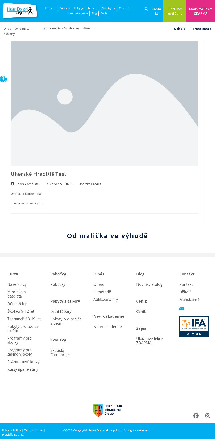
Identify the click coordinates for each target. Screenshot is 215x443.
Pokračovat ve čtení (30, 202)
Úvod (46, 28)
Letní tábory (60, 311)
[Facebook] (196, 415)
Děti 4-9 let (16, 304)
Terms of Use (33, 430)
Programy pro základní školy (19, 352)
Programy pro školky (19, 340)
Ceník (103, 13)
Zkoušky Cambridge (60, 352)
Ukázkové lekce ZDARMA (149, 340)
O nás (122, 8)
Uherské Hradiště (90, 184)
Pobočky (64, 8)
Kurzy (48, 8)
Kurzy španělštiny (22, 369)
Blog (94, 13)
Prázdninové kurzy (23, 362)
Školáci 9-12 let (20, 311)
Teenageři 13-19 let (24, 319)
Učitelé (179, 28)
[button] (3, 79)
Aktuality (9, 34)
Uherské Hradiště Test (39, 173)
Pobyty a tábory (84, 8)
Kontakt (186, 284)
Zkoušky (106, 8)
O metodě (102, 292)
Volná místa (21, 28)
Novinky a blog (149, 284)
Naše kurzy (17, 284)
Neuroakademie (78, 13)
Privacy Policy (11, 430)
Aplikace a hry (105, 299)
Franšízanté (202, 28)
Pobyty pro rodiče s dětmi (23, 328)
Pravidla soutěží (13, 434)
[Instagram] (207, 415)
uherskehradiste (27, 184)
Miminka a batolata (16, 294)
